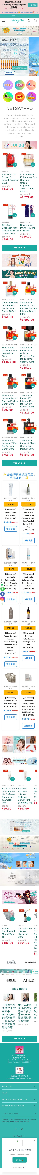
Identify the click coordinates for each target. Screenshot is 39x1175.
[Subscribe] (35, 1114)
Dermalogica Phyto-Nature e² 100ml (27, 228)
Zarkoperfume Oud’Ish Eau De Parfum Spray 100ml (10, 306)
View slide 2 (8, 73)
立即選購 (10, 529)
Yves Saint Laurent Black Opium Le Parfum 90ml (28, 444)
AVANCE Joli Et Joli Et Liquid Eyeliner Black (10, 178)
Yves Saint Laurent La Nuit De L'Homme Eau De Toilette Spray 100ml (27, 354)
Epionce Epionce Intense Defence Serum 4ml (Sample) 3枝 (25, 795)
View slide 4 (23, 73)
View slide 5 (31, 73)
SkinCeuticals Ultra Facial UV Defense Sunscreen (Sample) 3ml (10, 795)
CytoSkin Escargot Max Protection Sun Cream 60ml (10, 229)
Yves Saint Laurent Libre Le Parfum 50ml (9, 351)
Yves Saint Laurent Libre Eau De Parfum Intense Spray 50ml (28, 308)
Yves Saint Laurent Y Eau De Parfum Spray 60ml (10, 444)
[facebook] (2, 594)
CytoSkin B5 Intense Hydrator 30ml (25, 932)
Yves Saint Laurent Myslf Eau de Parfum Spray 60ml (10, 399)
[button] (29, 20)
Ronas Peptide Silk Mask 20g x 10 (9, 932)
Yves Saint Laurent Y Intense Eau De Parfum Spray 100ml (27, 401)
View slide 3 (15, 73)
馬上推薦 (32, 5)
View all (19, 247)
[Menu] (3, 20)
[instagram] (2, 598)
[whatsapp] (2, 589)
